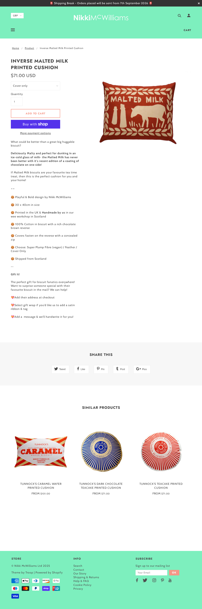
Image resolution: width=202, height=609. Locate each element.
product (29, 48)
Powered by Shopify (49, 572)
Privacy (78, 588)
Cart (187, 30)
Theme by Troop (22, 572)
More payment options (35, 133)
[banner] (101, 16)
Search (77, 566)
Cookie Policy (82, 585)
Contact (78, 569)
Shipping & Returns (86, 577)
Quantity (17, 94)
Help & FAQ (81, 581)
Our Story (79, 573)
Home (15, 48)
